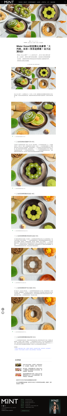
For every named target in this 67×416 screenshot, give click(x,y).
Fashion (20, 2)
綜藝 (31, 402)
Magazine (53, 2)
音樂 (29, 402)
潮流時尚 (22, 399)
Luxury (38, 2)
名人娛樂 (22, 402)
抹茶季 (34, 42)
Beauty (25, 2)
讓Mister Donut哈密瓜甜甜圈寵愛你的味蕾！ (26, 380)
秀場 (31, 399)
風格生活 (22, 405)
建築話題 (29, 407)
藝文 (36, 405)
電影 (27, 402)
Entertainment (32, 2)
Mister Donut (30, 42)
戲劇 (26, 402)
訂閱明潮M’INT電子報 (25, 410)
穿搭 (27, 399)
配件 (29, 399)
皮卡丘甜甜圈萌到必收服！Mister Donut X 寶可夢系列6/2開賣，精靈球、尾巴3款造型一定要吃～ (34, 383)
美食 (26, 405)
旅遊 (27, 405)
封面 (32, 402)
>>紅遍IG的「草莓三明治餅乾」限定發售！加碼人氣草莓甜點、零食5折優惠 (27, 349)
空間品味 (32, 407)
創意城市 (22, 407)
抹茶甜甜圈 (41, 42)
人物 (31, 405)
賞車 (37, 405)
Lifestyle (43, 2)
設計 (29, 405)
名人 (34, 402)
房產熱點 (26, 407)
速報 (26, 399)
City (48, 2)
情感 (34, 405)
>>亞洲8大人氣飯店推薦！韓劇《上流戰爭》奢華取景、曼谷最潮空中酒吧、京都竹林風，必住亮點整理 (32, 348)
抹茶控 (37, 42)
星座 (32, 405)
